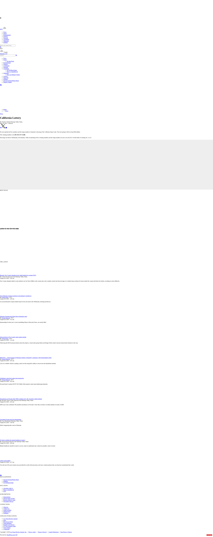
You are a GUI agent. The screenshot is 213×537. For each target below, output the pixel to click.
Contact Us (6, 508)
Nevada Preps (10, 61)
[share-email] (6, 127)
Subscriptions (6, 497)
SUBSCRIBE (209, 535)
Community (6, 65)
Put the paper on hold (9, 498)
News (4, 32)
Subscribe (5, 77)
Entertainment (7, 35)
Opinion (5, 36)
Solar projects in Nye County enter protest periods (13, 337)
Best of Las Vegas (8, 521)
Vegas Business (7, 523)
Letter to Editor (7, 510)
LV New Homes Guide (9, 526)
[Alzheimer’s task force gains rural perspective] (8, 376)
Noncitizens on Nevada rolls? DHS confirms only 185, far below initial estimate (21, 399)
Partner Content (7, 82)
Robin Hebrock (6, 318)
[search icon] (0, 47)
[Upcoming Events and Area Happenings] (8, 418)
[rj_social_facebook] (0, 85)
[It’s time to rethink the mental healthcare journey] (8, 438)
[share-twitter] (3, 127)
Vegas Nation (6, 527)
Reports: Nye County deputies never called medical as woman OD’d (18, 275)
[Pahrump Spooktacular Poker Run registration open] (8, 315)
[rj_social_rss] (1, 85)
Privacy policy (32, 532)
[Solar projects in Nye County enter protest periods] (8, 335)
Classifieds (6, 39)
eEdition (5, 42)
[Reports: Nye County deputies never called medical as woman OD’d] (8, 273)
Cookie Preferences (53, 532)
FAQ (4, 491)
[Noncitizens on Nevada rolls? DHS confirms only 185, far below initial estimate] (8, 397)
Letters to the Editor (5, 460)
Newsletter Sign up (8, 501)
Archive (5, 76)
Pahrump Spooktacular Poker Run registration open (13, 316)
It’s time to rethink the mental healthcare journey (12, 440)
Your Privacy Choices (66, 532)
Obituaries (6, 41)
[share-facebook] (0, 127)
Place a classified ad (8, 490)
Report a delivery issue (9, 500)
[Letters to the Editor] (8, 459)
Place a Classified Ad (12, 71)
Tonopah (5, 38)
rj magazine (6, 529)
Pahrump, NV (3, 53)
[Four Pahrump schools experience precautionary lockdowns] (8, 294)
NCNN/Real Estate (12, 70)
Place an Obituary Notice (13, 74)
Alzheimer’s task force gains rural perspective (12, 378)
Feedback (5, 513)
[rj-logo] (16, 25)
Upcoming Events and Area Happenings (10, 419)
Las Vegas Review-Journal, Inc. (18, 532)
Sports (5, 33)
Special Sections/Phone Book (11, 80)
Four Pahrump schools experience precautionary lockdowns (15, 296)
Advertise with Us (8, 488)
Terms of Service (42, 532)
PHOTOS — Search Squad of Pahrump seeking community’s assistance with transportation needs (25, 357)
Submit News (6, 511)
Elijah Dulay (5, 297)
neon (4, 520)
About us (5, 507)
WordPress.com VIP (12, 535)
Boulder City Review (9, 524)
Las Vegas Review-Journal (10, 518)
